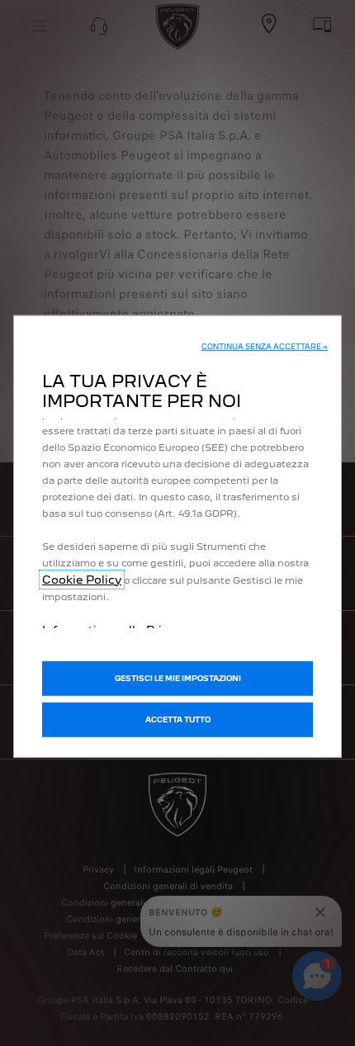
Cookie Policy (81, 578)
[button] (264, 346)
